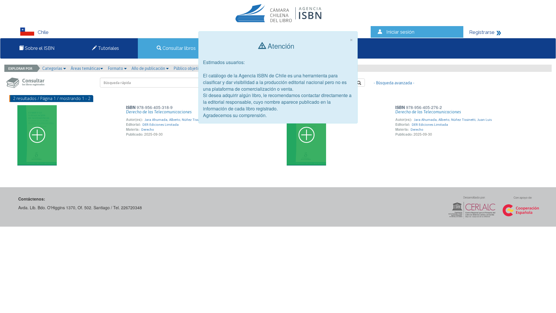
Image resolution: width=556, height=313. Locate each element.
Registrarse (482, 32)
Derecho (147, 130)
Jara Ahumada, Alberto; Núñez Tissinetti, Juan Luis (183, 120)
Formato (116, 68)
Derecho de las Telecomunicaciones (159, 112)
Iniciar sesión (400, 32)
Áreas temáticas (85, 68)
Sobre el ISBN (39, 48)
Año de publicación (148, 68)
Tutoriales (108, 48)
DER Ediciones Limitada (160, 125)
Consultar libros (178, 48)
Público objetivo (188, 68)
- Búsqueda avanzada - (394, 83)
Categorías (52, 68)
